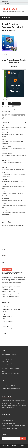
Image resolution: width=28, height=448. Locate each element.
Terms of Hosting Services (9, 328)
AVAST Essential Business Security (10, 293)
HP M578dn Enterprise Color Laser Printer (12, 418)
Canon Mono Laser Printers (8, 423)
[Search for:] (14, 438)
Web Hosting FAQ (7, 316)
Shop (6, 54)
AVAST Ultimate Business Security (10, 296)
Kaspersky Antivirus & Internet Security (11, 388)
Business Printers (7, 306)
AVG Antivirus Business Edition (9, 287)
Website (4, 262)
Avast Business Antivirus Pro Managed (13, 109)
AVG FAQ (5, 318)
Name (3, 249)
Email (4, 255)
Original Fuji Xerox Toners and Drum (11, 309)
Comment (5, 230)
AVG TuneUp (13, 291)
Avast (9, 111)
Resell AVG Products (8, 321)
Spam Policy (6, 326)
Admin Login (6, 337)
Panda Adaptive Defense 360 (9, 391)
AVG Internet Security (7, 289)
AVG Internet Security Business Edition (11, 286)
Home (3, 54)
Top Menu (5, 1)
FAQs (4, 314)
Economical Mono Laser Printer (9, 428)
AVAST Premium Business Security (10, 294)
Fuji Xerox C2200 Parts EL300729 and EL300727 (14, 425)
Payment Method (7, 324)
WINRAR (5, 311)
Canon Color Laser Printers (8, 420)
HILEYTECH (10, 8)
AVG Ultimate (5, 291)
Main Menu (7, 17)
